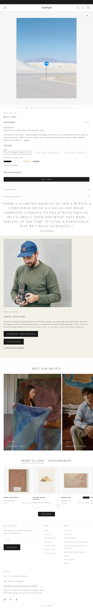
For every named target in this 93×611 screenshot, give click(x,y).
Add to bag (46, 179)
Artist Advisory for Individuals (76, 542)
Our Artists (68, 534)
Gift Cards (49, 542)
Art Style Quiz (50, 538)
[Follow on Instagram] (5, 599)
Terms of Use (50, 549)
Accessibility (50, 553)
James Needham (10, 113)
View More (46, 514)
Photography (60, 460)
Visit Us (67, 556)
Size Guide (8, 145)
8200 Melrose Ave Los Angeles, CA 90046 (20, 586)
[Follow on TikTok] (16, 599)
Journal (67, 531)
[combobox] (83, 7)
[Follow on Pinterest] (11, 599)
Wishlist (67, 563)
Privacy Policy (50, 546)
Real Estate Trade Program (75, 552)
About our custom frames (12, 172)
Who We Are (69, 560)
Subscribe (12, 547)
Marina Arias (66, 497)
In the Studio (14, 342)
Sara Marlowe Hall (57, 2)
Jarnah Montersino (11, 497)
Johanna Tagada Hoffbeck (39, 498)
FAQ (46, 531)
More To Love (33, 460)
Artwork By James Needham (21, 334)
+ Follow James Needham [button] (14, 348)
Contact (48, 534)
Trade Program (70, 538)
